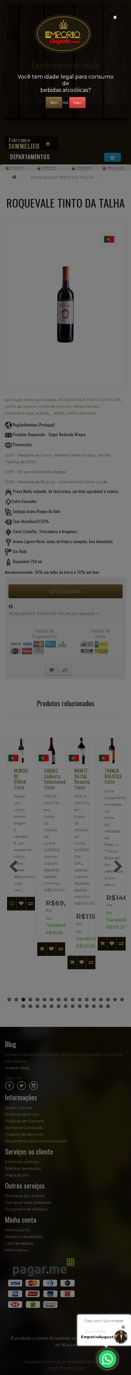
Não (77, 102)
